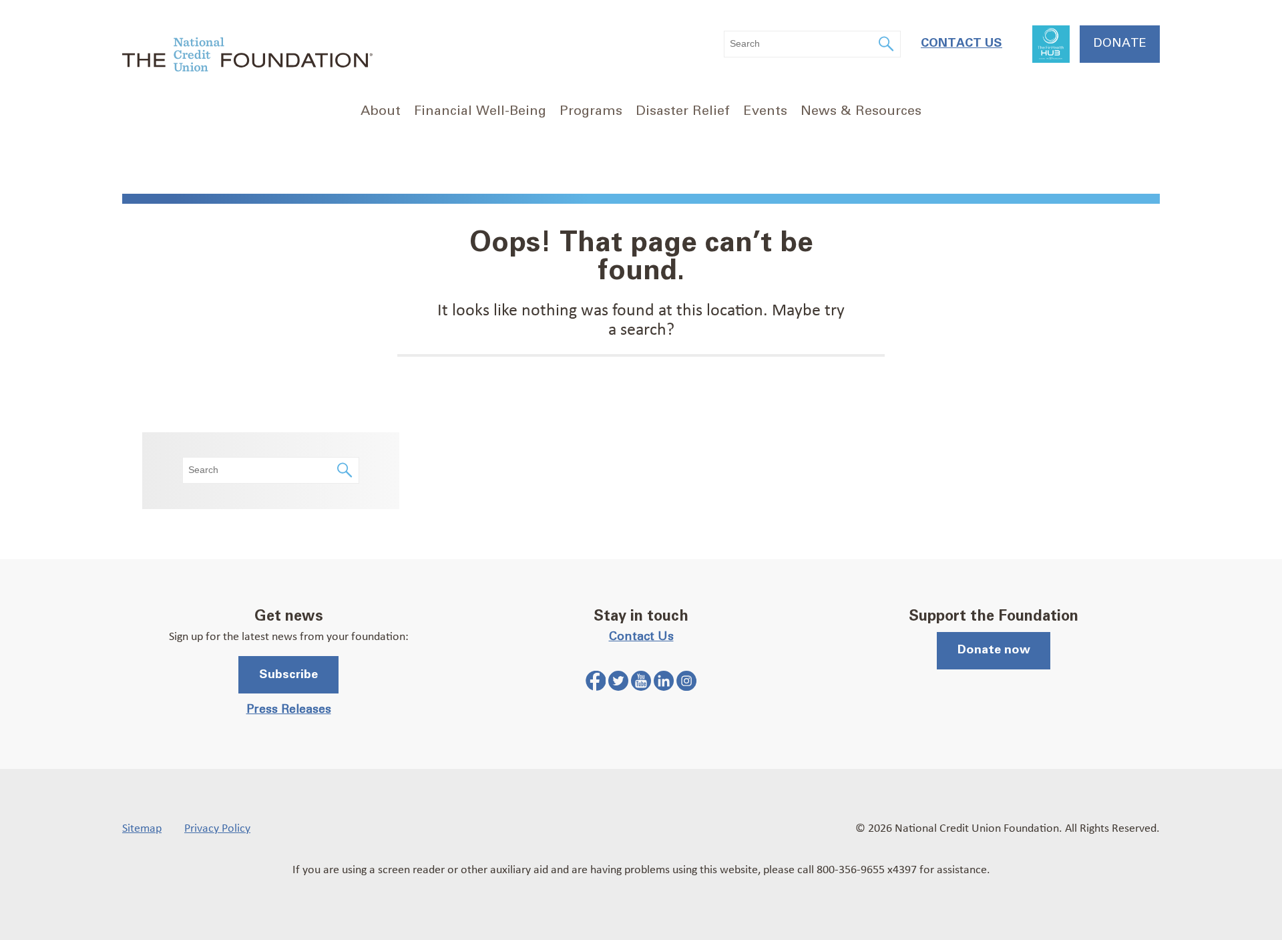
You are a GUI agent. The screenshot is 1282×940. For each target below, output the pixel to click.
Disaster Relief (683, 111)
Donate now (993, 650)
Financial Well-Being (480, 111)
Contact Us (961, 43)
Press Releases (288, 709)
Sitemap (142, 827)
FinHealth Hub (1051, 44)
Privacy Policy (217, 827)
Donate (1119, 43)
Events (765, 111)
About (381, 111)
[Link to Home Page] (247, 56)
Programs (591, 111)
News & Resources (861, 111)
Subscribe (288, 675)
